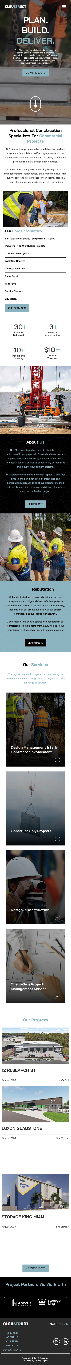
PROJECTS (12, 1345)
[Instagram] (56, 1341)
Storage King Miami (23, 1216)
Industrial (64, 1080)
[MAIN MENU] (64, 6)
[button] (4, 1298)
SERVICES (12, 1333)
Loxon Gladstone (22, 1128)
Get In (59, 1324)
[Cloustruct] (15, 6)
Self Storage (62, 1138)
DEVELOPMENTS (12, 1349)
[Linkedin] (65, 1341)
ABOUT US (12, 1337)
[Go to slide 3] (38, 1308)
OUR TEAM (12, 1341)
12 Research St (19, 1070)
